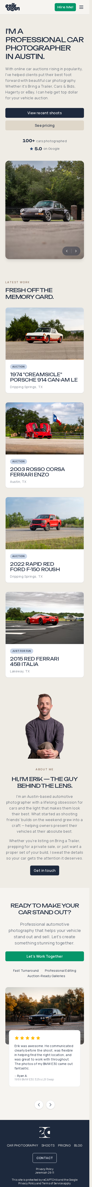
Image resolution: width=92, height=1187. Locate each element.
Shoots (48, 1145)
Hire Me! (65, 7)
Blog (78, 1145)
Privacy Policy (45, 1169)
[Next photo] (75, 251)
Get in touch (45, 870)
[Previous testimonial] (38, 1104)
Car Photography (22, 1145)
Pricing (64, 1145)
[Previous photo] (66, 251)
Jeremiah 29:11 (44, 1172)
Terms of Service (52, 1183)
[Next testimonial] (50, 1104)
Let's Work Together (45, 956)
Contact (44, 1158)
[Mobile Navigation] (81, 7)
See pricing (44, 125)
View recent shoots (44, 112)
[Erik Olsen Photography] (12, 7)
